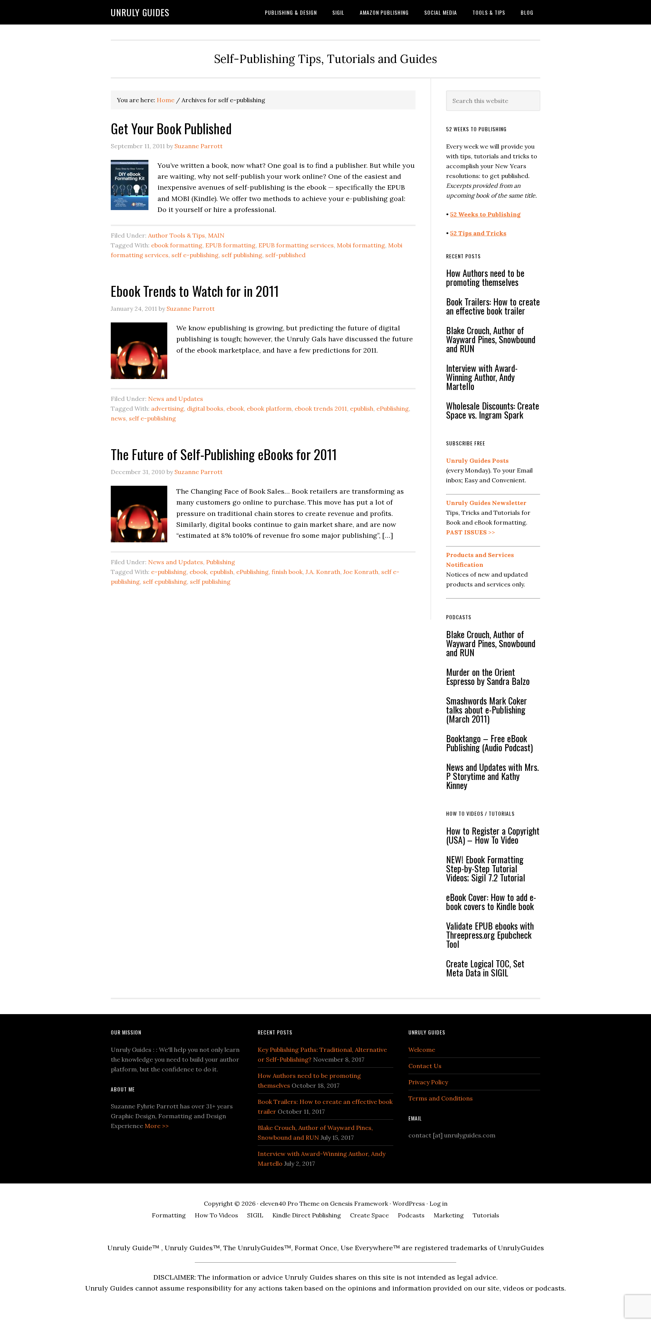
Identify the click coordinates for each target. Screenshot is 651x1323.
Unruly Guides (140, 12)
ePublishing (392, 408)
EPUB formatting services (296, 245)
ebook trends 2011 (321, 408)
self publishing (242, 255)
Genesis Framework (359, 1203)
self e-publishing (195, 255)
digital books (205, 408)
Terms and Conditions (440, 1098)
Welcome (421, 1049)
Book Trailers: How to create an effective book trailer (493, 306)
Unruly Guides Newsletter (486, 502)
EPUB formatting (230, 245)
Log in (438, 1203)
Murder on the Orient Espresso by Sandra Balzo (488, 676)
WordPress (409, 1203)
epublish (361, 408)
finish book (287, 572)
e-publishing (168, 572)
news (118, 418)
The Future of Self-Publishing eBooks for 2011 (224, 454)
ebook (235, 408)
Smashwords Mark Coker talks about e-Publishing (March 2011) (486, 709)
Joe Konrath (360, 572)
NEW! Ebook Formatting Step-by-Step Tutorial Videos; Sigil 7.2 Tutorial (485, 868)
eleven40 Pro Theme (289, 1203)
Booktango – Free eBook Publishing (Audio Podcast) (489, 742)
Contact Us (425, 1066)
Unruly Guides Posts (477, 460)
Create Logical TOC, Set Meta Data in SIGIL (485, 967)
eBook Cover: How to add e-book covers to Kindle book (491, 901)
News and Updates (175, 398)
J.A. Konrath (323, 572)
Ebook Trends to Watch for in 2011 (195, 291)
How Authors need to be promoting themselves (485, 277)
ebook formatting (176, 245)
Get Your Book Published (171, 128)
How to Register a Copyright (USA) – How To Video (492, 835)
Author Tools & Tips (176, 235)
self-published (285, 255)
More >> (157, 1126)
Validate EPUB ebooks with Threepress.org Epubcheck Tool (490, 934)
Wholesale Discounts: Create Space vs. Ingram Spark (492, 410)
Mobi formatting (361, 245)
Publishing (220, 562)
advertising (167, 408)
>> (470, 532)
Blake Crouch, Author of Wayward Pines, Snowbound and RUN (490, 339)
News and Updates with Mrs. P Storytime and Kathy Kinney (492, 776)
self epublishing (165, 581)
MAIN (216, 235)
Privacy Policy (428, 1082)
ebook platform (269, 408)
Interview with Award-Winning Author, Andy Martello (482, 377)
